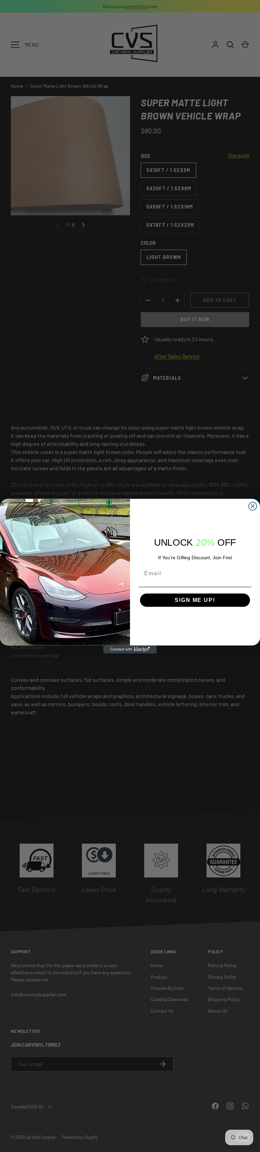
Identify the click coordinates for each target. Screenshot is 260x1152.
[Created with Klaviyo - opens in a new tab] (130, 649)
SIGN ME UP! (195, 600)
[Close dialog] (253, 506)
